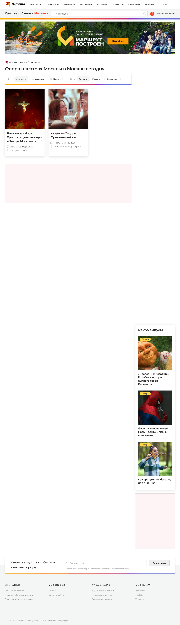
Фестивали (86, 4)
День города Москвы (102, 599)
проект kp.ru (35, 4)
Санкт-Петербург (56, 595)
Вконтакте (140, 590)
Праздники (134, 4)
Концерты (69, 4)
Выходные (54, 4)
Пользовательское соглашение (20, 599)
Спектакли (118, 4)
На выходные (38, 79)
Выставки (101, 4)
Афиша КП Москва (18, 62)
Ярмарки (150, 4)
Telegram (139, 599)
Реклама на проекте (165, 13)
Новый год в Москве (102, 595)
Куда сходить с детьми (103, 590)
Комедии (96, 79)
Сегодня (20, 79)
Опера (82, 79)
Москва (52, 590)
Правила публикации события (20, 595)
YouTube (139, 595)
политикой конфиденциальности (116, 568)
